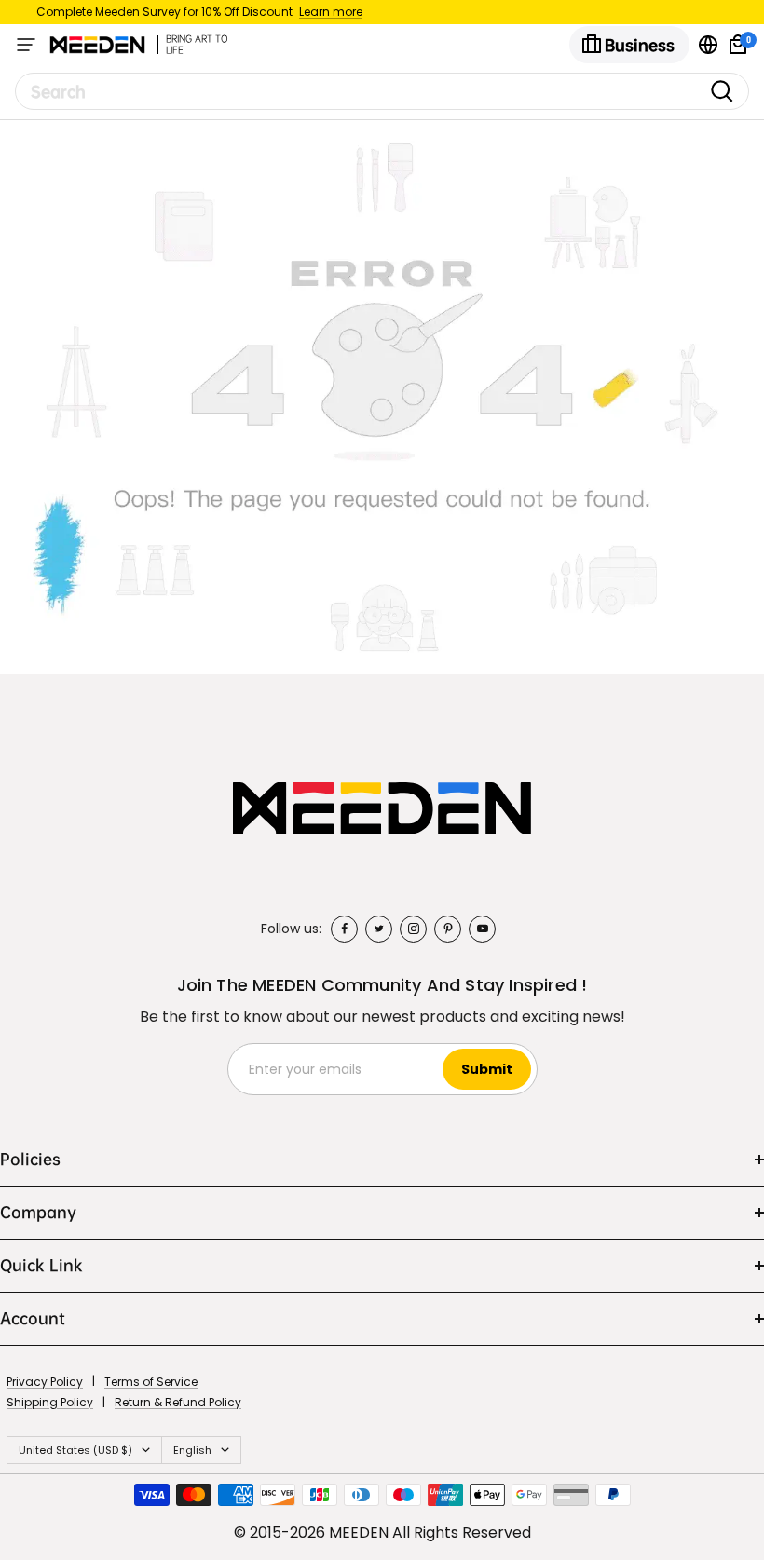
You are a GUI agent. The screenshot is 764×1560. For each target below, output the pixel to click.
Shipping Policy (50, 1402)
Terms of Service (151, 1382)
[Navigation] (26, 45)
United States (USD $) (75, 1450)
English (192, 1450)
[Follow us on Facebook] (344, 929)
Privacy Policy (45, 1382)
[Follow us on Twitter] (378, 929)
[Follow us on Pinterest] (447, 929)
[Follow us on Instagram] (413, 929)
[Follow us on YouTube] (482, 929)
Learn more (330, 12)
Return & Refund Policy (178, 1402)
